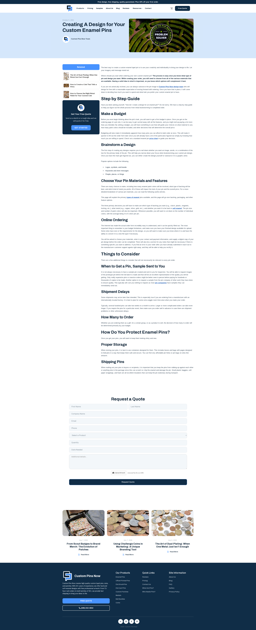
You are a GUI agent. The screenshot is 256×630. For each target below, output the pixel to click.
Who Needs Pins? (148, 592)
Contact (148, 8)
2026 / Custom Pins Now (128, 627)
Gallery (171, 588)
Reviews (126, 8)
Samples (99, 8)
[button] (80, 8)
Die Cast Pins (121, 588)
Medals (118, 595)
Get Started (81, 128)
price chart (153, 138)
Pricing (90, 8)
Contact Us (146, 584)
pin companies (161, 283)
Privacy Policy (174, 592)
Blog (118, 8)
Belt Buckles (120, 599)
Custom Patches (122, 592)
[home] (69, 8)
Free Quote (182, 8)
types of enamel (133, 197)
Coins (118, 603)
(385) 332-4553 (86, 608)
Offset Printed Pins (123, 580)
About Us (109, 8)
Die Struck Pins (121, 584)
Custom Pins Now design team (171, 87)
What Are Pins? (148, 588)
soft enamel (177, 208)
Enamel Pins (120, 577)
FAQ (170, 584)
